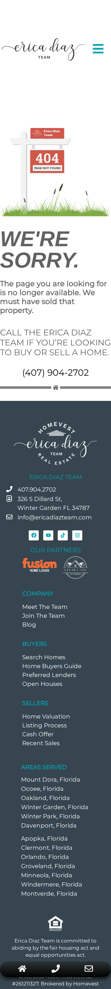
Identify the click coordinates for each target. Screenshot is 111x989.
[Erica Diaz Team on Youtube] (48, 535)
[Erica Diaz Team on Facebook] (34, 535)
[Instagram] (77, 535)
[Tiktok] (63, 535)
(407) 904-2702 (55, 372)
